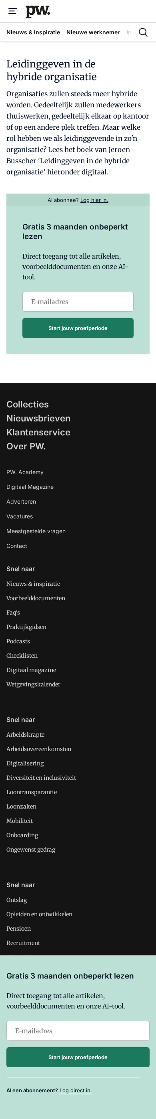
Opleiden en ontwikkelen (39, 914)
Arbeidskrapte (25, 734)
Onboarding (22, 835)
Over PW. (26, 446)
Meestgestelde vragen (36, 531)
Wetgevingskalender (33, 684)
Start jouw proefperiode (78, 328)
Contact (16, 545)
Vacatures (19, 516)
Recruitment (23, 943)
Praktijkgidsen (26, 627)
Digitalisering (25, 763)
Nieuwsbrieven (38, 418)
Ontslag (16, 900)
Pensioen (18, 928)
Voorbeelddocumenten (35, 598)
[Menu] (12, 11)
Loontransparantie (31, 792)
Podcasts (18, 641)
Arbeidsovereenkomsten (38, 749)
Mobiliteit (19, 820)
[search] (143, 32)
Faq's (13, 612)
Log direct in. (76, 1090)
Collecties (27, 404)
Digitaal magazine (31, 670)
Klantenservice (38, 432)
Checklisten (22, 655)
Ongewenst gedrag (30, 849)
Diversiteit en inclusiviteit (41, 777)
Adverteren (21, 501)
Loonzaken (21, 806)
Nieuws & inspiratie (33, 583)
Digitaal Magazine (30, 486)
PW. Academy (25, 472)
